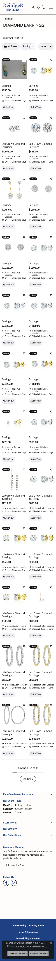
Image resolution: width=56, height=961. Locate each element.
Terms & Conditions (28, 932)
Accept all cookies (39, 953)
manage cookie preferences (30, 946)
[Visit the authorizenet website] (23, 902)
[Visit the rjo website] (31, 902)
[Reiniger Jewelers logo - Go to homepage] (13, 7)
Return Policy (19, 925)
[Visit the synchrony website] (41, 902)
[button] (33, 7)
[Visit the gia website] (13, 902)
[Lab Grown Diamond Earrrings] (14, 128)
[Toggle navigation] (51, 7)
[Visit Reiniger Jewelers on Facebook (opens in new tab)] (6, 883)
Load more (28, 779)
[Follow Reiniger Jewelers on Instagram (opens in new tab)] (14, 883)
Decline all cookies (17, 953)
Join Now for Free (15, 865)
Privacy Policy (36, 925)
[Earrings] (14, 69)
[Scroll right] (32, 46)
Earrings (9, 19)
